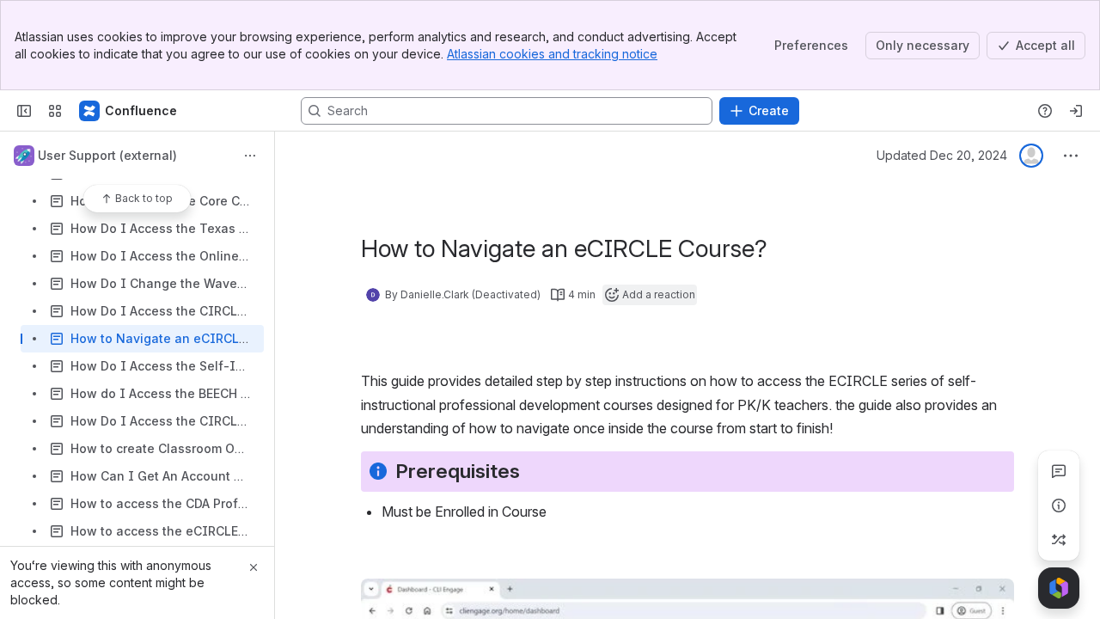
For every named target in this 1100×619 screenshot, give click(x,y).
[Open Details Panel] (1058, 505)
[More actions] (250, 155)
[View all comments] (1058, 471)
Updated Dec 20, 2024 (942, 155)
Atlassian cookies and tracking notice (552, 53)
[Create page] (1058, 540)
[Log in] (1076, 111)
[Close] (253, 567)
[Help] (1045, 111)
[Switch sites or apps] (55, 111)
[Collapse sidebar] (24, 111)
